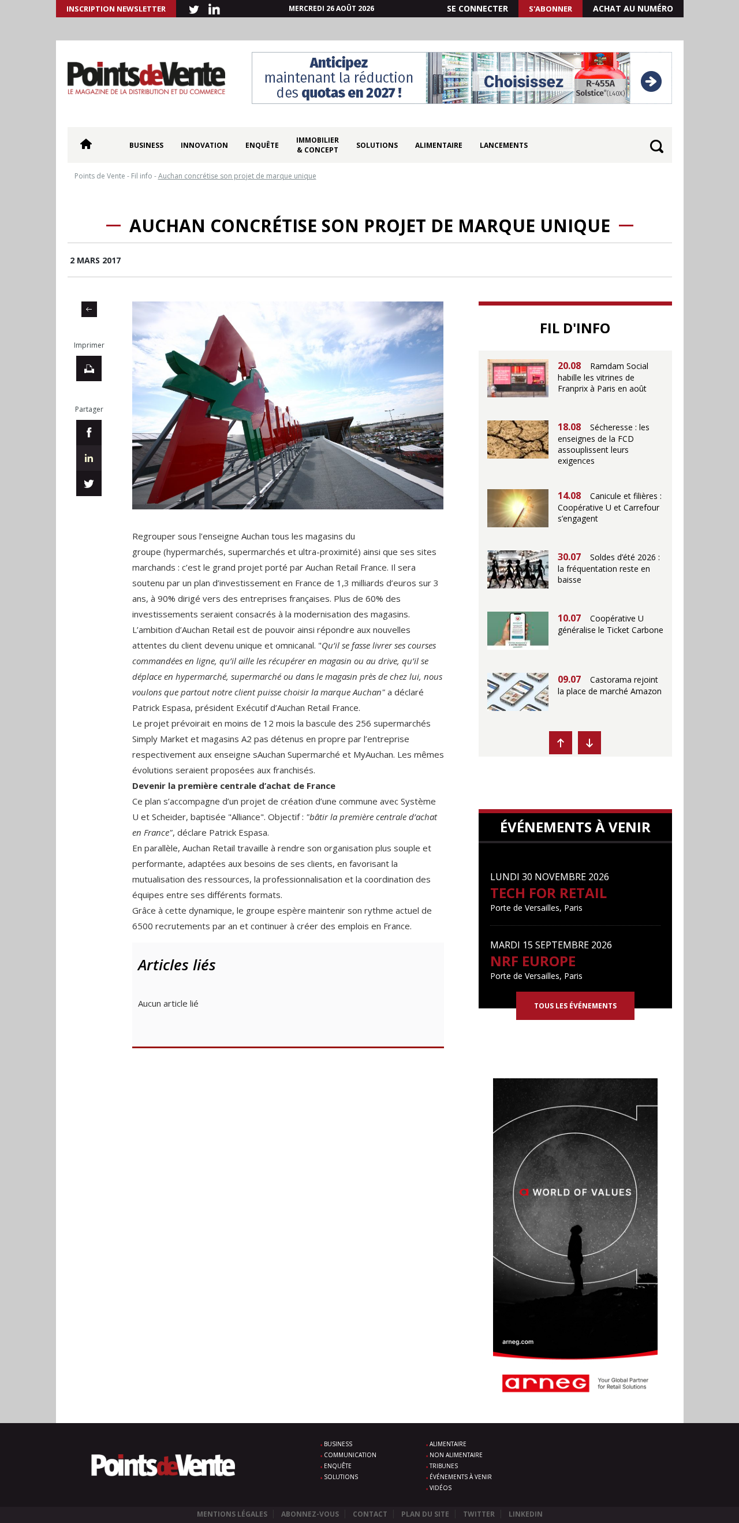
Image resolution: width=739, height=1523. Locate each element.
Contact (370, 1514)
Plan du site (425, 1514)
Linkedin (526, 1514)
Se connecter (477, 8)
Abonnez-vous (310, 1514)
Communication (350, 1455)
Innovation (204, 145)
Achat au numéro (633, 8)
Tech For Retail (548, 892)
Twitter (479, 1514)
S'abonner (550, 8)
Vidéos (440, 1488)
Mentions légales (232, 1514)
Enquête (262, 145)
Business (146, 145)
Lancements (504, 145)
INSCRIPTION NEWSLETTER (116, 8)
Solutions (377, 145)
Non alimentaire (456, 1455)
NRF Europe (533, 960)
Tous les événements (575, 1006)
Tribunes (444, 1466)
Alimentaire (438, 145)
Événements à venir (461, 1477)
